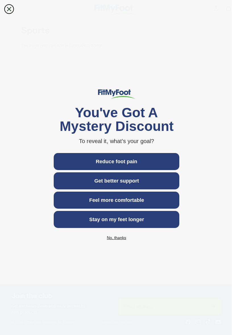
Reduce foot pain (115, 161)
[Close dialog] (9, 9)
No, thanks (115, 237)
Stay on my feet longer (115, 219)
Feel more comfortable (115, 200)
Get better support (115, 181)
